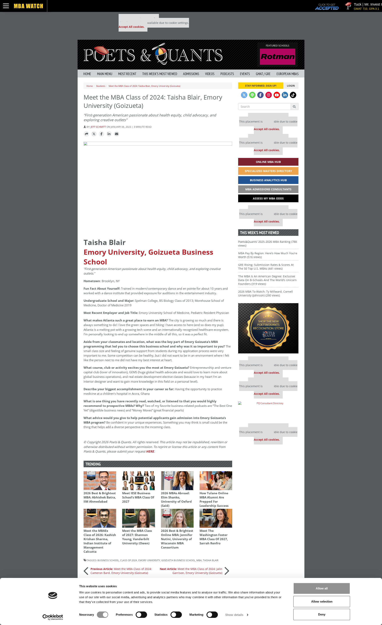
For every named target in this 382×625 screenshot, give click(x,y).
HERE (150, 451)
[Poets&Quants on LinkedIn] (285, 95)
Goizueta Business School (178, 560)
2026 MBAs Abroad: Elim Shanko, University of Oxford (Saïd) (176, 499)
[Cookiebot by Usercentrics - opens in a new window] (52, 617)
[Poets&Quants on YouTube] (277, 95)
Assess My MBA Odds (268, 198)
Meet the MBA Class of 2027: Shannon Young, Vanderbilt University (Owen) (137, 537)
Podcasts (227, 74)
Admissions (191, 74)
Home (87, 74)
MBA (199, 560)
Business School (108, 560)
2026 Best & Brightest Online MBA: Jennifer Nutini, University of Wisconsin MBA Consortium (177, 539)
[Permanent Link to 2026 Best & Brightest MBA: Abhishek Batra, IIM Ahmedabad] (100, 480)
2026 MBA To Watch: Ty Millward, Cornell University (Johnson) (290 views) (265, 293)
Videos (209, 74)
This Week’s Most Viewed (159, 74)
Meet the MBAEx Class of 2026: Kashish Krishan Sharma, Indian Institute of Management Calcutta (100, 541)
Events (245, 74)
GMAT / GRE (263, 74)
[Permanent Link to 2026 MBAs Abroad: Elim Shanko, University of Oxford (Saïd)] (177, 480)
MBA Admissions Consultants (268, 189)
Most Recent (127, 74)
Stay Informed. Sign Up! (260, 85)
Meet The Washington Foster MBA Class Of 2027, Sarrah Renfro (214, 537)
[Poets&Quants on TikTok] (293, 95)
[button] (86, 134)
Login (291, 85)
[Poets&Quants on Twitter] (244, 95)
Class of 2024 (128, 560)
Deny (321, 614)
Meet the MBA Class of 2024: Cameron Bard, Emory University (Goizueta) (121, 571)
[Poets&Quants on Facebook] (260, 95)
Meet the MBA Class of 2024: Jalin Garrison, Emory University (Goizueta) (191, 571)
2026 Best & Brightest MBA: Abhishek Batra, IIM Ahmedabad (100, 497)
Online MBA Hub (268, 162)
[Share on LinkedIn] (109, 134)
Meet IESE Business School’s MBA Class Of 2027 (138, 497)
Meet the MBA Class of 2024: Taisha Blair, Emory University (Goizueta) (144, 85)
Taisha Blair (210, 560)
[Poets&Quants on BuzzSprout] (252, 95)
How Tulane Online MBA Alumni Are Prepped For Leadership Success (214, 499)
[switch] (141, 614)
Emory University (149, 560)
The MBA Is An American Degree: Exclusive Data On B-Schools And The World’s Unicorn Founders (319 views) (267, 280)
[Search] (294, 106)
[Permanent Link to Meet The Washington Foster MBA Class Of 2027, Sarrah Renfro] (216, 518)
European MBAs (288, 74)
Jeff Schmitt (98, 126)
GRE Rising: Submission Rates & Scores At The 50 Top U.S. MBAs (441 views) (266, 266)
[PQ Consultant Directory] (268, 411)
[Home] (153, 53)
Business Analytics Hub (268, 180)
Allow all (322, 588)
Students (100, 85)
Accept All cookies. (131, 27)
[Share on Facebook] (101, 134)
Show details (234, 614)
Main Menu (104, 74)
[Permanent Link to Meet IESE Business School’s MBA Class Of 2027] (138, 480)
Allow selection (321, 601)
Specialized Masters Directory (268, 171)
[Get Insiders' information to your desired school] (268, 328)
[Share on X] (94, 134)
